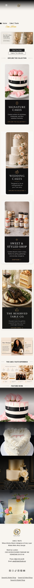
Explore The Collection (17, 53)
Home (5, 23)
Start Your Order (17, 50)
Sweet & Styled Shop (9, 578)
